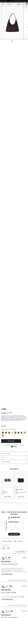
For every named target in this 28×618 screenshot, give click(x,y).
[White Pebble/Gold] (19, 489)
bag (8, 548)
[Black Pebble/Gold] (17, 489)
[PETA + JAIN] (14, 4)
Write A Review (14, 534)
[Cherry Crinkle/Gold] (5, 432)
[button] (14, 454)
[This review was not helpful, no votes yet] (25, 580)
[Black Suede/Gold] (18, 432)
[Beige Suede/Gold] (12, 432)
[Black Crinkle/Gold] (2, 432)
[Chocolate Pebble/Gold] (21, 489)
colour (3, 548)
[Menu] (2, 4)
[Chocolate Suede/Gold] (15, 432)
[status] (26, 4)
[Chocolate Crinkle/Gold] (9, 432)
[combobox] (20, 551)
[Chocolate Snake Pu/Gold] (21, 432)
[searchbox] (7, 541)
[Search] (5, 4)
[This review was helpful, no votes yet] (22, 580)
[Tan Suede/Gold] (24, 432)
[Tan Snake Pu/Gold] (2, 435)
